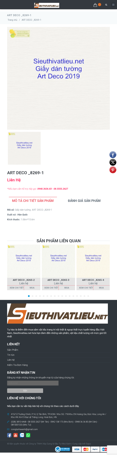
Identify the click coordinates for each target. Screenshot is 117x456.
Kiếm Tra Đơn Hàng (17, 365)
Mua (32, 287)
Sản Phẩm (12, 349)
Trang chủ (12, 20)
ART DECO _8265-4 (93, 280)
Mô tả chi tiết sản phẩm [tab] (33, 201)
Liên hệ (11, 359)
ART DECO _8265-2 (24, 280)
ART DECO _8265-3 (58, 280)
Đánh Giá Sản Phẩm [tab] (84, 201)
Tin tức (11, 354)
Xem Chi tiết (17, 287)
